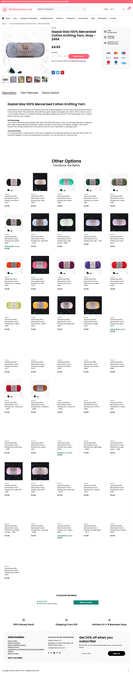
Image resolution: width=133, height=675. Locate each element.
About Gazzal (50, 92)
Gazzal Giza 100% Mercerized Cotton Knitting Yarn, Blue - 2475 (117, 323)
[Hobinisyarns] (17, 9)
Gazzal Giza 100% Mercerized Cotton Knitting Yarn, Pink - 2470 (38, 282)
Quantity (54, 52)
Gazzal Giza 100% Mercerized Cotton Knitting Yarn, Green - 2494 (65, 446)
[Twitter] (58, 72)
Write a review (86, 602)
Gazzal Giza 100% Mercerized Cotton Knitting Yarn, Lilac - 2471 (93, 239)
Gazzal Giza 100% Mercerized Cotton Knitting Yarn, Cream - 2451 (118, 406)
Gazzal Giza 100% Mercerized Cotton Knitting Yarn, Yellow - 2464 (39, 323)
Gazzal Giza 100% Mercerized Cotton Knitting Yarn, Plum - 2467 (64, 282)
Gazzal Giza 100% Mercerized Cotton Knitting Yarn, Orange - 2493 (92, 488)
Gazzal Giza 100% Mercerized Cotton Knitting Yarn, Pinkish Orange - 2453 (12, 529)
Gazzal (54, 28)
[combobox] (58, 9)
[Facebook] (53, 72)
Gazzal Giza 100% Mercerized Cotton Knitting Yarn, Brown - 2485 (91, 365)
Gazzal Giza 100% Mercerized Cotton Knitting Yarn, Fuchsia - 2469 (118, 529)
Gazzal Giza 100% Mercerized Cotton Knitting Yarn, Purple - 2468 (92, 282)
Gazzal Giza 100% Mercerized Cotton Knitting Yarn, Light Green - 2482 (117, 446)
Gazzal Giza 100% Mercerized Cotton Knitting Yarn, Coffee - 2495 (92, 406)
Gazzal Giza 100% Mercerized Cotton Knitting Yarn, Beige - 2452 (91, 323)
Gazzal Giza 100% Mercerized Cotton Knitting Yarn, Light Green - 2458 (64, 240)
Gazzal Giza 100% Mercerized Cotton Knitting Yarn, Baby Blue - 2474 (92, 529)
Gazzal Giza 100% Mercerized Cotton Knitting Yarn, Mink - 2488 (38, 488)
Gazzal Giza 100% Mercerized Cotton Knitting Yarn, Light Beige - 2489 (93, 446)
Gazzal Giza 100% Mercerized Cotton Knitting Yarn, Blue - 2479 (64, 365)
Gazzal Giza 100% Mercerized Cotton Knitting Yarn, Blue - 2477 (12, 365)
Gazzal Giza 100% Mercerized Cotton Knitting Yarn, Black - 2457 (12, 199)
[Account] (123, 9)
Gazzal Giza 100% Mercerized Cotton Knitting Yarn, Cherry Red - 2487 (14, 406)
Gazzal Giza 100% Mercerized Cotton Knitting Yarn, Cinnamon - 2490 (66, 406)
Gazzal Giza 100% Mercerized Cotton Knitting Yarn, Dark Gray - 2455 (13, 446)
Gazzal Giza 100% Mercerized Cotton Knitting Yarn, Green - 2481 (39, 446)
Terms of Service (14, 643)
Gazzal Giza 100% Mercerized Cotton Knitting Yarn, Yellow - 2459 (12, 323)
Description (9, 92)
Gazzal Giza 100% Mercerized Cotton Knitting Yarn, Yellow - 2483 (65, 529)
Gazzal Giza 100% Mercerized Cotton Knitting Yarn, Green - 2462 (118, 199)
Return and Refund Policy (17, 645)
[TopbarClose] (131, 1)
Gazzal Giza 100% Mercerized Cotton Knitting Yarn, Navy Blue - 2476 (65, 488)
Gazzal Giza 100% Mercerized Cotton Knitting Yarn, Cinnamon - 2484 (40, 406)
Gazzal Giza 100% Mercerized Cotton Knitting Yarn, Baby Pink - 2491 (66, 323)
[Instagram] (51, 653)
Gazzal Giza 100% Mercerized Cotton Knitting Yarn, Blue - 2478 (38, 365)
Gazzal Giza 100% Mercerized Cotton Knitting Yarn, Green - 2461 (92, 199)
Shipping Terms (13, 647)
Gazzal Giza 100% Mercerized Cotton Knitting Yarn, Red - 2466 (117, 282)
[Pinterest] (62, 72)
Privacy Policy (13, 641)
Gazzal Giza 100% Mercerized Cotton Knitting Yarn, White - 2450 (12, 571)
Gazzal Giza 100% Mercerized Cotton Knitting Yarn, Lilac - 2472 (117, 240)
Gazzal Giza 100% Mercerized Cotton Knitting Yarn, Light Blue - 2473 (39, 240)
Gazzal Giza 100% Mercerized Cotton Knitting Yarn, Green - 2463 (12, 240)
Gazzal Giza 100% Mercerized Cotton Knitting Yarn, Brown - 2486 (118, 365)
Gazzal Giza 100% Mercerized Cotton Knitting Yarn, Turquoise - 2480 (39, 529)
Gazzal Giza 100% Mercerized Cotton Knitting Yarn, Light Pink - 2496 (14, 488)
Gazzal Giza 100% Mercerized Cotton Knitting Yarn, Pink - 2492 (117, 488)
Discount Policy (13, 654)
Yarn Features (29, 92)
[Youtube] (60, 653)
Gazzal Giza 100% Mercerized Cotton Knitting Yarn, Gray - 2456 (38, 199)
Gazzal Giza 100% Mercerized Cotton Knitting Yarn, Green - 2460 (65, 199)
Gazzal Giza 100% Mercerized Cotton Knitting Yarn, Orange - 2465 (13, 282)
